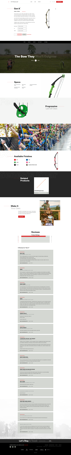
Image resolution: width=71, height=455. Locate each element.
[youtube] (15, 447)
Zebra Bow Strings (36, 450)
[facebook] (10, 447)
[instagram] (12, 447)
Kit (14, 28)
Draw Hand (15, 26)
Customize (23, 34)
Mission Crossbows (27, 450)
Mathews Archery (22, 450)
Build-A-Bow (21, 216)
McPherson (42, 449)
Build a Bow (59, 1)
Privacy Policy (45, 446)
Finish (15, 30)
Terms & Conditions (39, 446)
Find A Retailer (29, 34)
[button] (55, 9)
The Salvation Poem (48, 449)
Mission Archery (31, 449)
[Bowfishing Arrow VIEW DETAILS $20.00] (41, 183)
